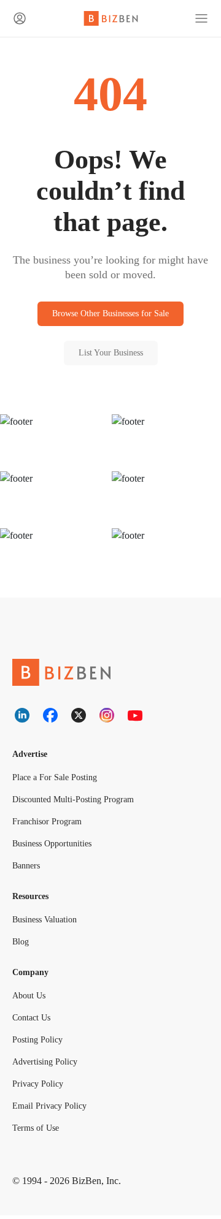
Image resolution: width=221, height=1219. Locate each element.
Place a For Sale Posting (57, 780)
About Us (30, 999)
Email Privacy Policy (49, 1109)
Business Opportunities (58, 846)
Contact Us (34, 1021)
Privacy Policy (38, 1087)
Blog (20, 945)
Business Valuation (48, 922)
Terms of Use (38, 1131)
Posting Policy (39, 1043)
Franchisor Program (49, 824)
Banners (28, 868)
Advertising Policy (47, 1065)
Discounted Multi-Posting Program (79, 802)
